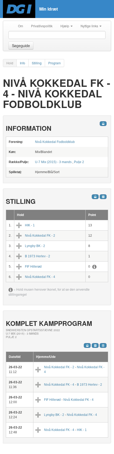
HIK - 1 (30, 225)
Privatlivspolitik (41, 26)
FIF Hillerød (33, 266)
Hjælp (65, 26)
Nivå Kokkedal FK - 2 (40, 235)
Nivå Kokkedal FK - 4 (40, 277)
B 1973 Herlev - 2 (37, 256)
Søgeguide (21, 45)
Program (54, 63)
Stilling (37, 63)
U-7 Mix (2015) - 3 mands (53, 162)
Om (20, 26)
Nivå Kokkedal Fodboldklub (55, 142)
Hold (9, 63)
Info (22, 63)
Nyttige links (90, 26)
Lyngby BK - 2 (35, 246)
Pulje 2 (79, 162)
